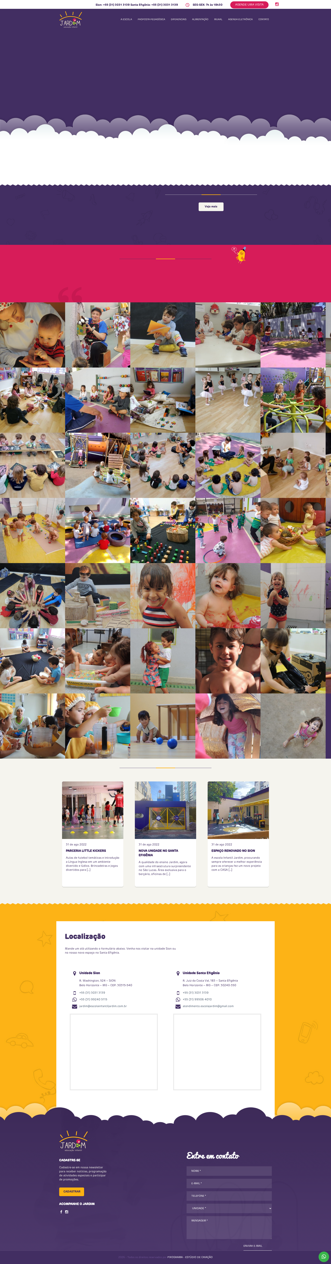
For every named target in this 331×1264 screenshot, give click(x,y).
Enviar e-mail (252, 1246)
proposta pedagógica (151, 19)
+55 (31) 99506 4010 (197, 999)
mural (218, 19)
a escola (126, 19)
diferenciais (178, 19)
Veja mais (211, 206)
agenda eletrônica (240, 19)
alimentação (200, 19)
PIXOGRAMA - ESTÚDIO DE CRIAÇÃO (190, 1257)
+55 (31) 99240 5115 (93, 999)
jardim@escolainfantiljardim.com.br (103, 1006)
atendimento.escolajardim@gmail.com (208, 1006)
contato (263, 19)
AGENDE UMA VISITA (249, 4)
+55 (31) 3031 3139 (116, 4)
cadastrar (71, 1191)
